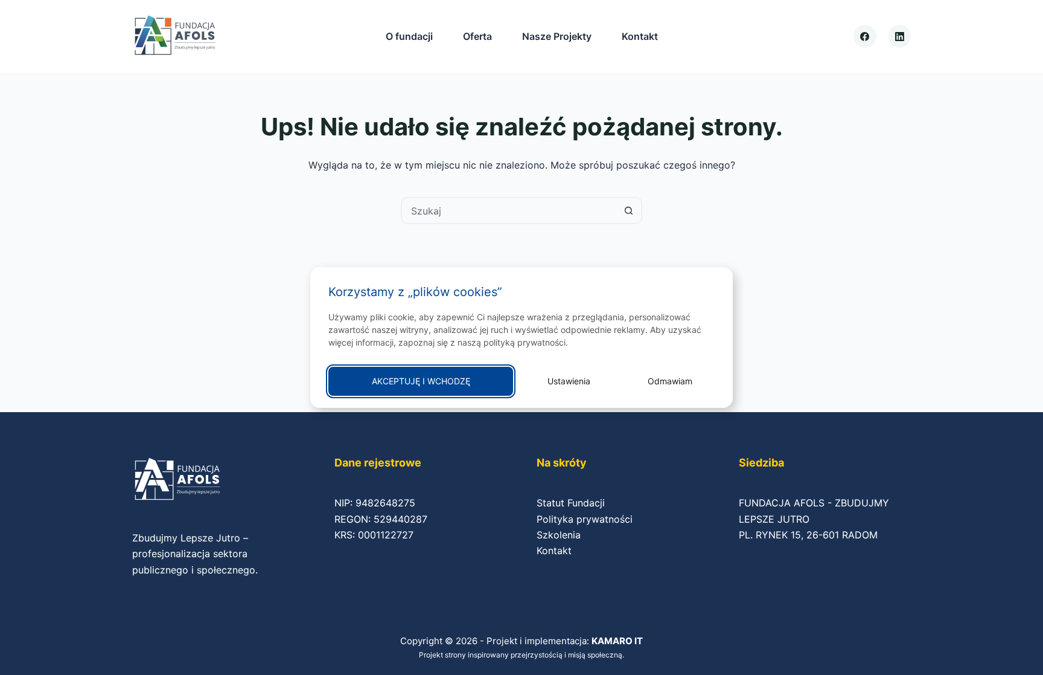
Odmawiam (670, 381)
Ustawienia (568, 381)
